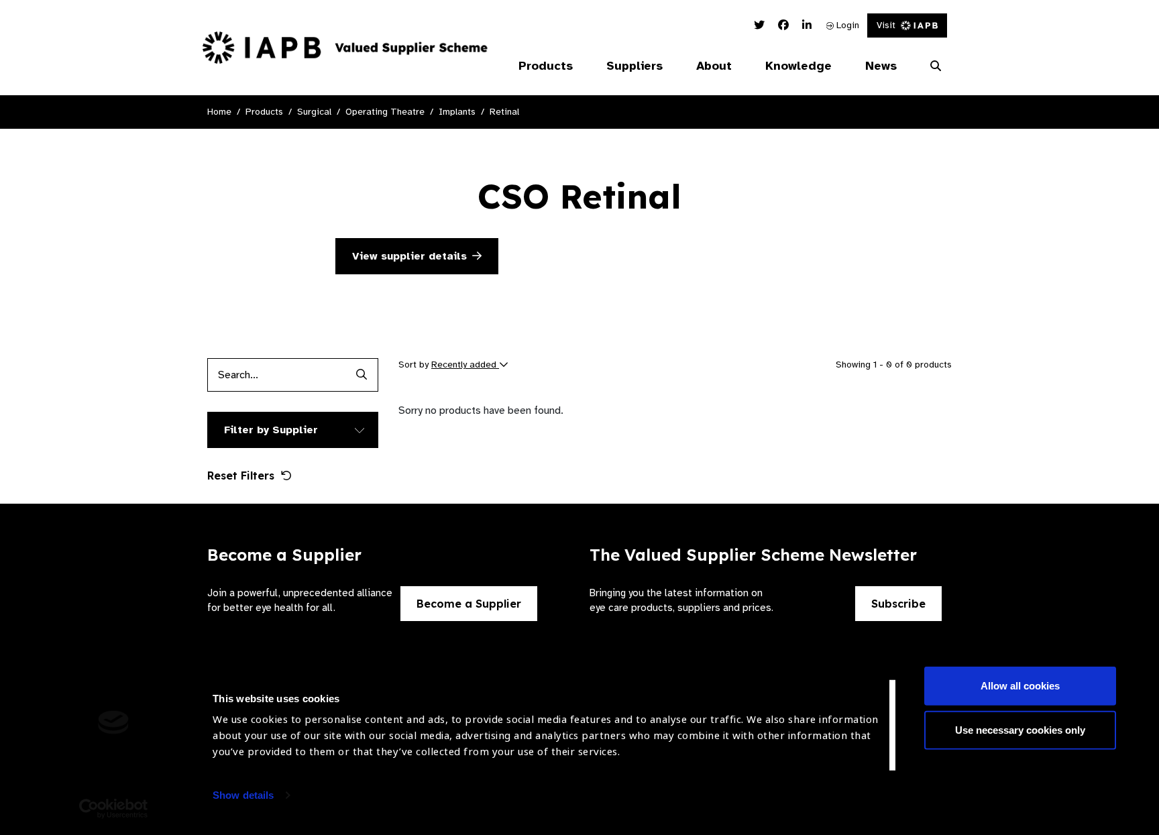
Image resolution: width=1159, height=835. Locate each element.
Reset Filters (240, 475)
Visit (886, 25)
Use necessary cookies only (1020, 729)
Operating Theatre (385, 111)
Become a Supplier (469, 603)
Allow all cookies (1020, 685)
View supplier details (409, 256)
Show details (243, 795)
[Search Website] (935, 66)
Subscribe (898, 603)
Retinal (504, 111)
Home (219, 111)
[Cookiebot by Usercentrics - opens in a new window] (113, 809)
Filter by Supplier (271, 430)
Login (846, 25)
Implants (457, 111)
